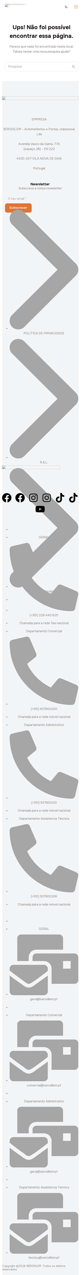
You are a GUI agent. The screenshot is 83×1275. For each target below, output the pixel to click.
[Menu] (76, 7)
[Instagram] (33, 498)
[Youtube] (40, 509)
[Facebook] (7, 498)
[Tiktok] (60, 498)
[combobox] (37, 66)
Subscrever (18, 208)
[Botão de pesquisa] (73, 66)
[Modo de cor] (66, 7)
